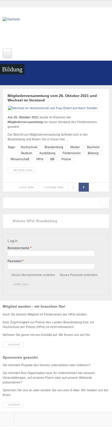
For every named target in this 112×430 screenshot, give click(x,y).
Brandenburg (54, 147)
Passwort (16, 261)
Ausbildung (47, 153)
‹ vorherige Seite (53, 187)
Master (75, 147)
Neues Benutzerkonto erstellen (33, 275)
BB (52, 159)
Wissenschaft (19, 159)
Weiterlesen (24, 171)
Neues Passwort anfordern (79, 275)
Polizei (66, 159)
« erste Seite (26, 187)
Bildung (93, 153)
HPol (39, 159)
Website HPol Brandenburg (35, 221)
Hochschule (29, 147)
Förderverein (72, 153)
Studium (26, 153)
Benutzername (20, 248)
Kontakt (14, 344)
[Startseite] (44, 31)
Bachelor (93, 147)
